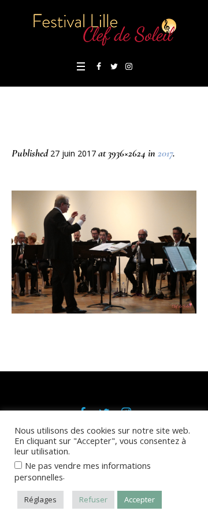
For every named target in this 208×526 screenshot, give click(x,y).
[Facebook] (99, 66)
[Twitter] (114, 66)
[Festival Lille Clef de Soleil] (104, 29)
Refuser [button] (93, 499)
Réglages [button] (40, 499)
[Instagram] (129, 66)
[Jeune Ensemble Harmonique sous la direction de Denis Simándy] (104, 252)
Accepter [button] (139, 499)
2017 (165, 153)
